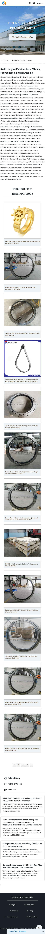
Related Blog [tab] (14, 778)
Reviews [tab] (12, 790)
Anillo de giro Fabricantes (22, 60)
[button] (30, 3)
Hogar (6, 60)
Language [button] (40, 3)
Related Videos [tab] (15, 784)
